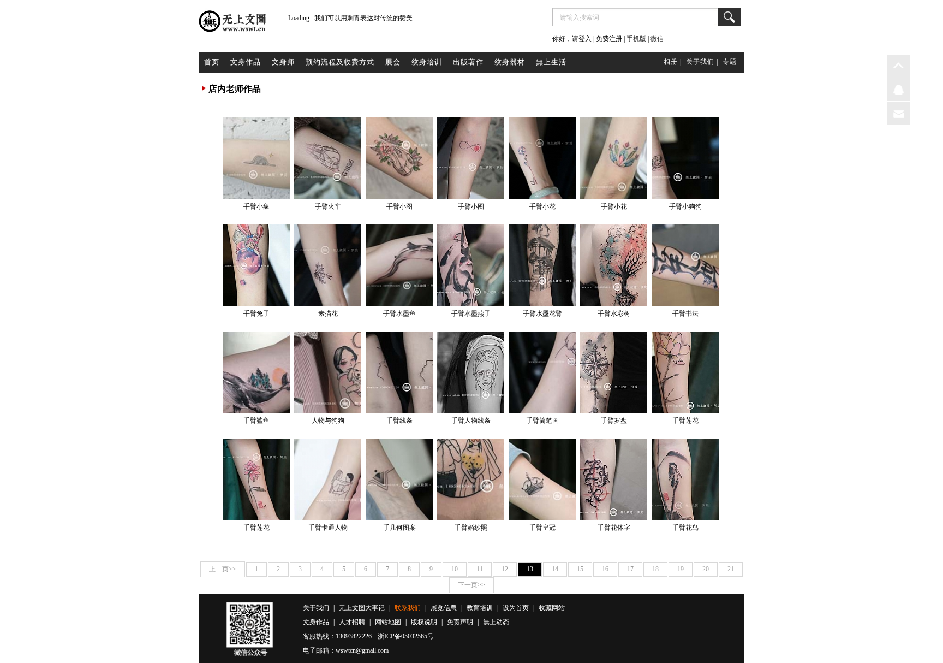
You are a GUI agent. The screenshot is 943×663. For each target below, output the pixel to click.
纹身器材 (509, 62)
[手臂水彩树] (613, 265)
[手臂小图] (399, 158)
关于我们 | (702, 62)
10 (454, 569)
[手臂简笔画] (542, 372)
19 (680, 569)
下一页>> (471, 585)
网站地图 (388, 622)
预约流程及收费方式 (340, 62)
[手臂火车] (327, 158)
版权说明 (424, 622)
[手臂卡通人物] (327, 479)
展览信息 (444, 608)
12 (505, 569)
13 (530, 569)
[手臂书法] (685, 265)
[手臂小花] (542, 158)
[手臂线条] (399, 372)
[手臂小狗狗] (685, 158)
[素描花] (327, 265)
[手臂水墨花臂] (542, 265)
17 (630, 569)
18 (655, 569)
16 (605, 569)
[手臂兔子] (256, 265)
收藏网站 (552, 608)
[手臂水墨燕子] (470, 265)
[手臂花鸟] (685, 479)
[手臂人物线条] (470, 372)
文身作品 (245, 62)
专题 (730, 62)
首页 (211, 62)
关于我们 (316, 608)
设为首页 (516, 608)
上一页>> (222, 569)
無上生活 (551, 62)
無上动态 (496, 622)
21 (730, 569)
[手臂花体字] (613, 479)
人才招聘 (352, 622)
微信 (657, 39)
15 (580, 569)
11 (479, 569)
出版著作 (468, 62)
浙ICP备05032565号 (406, 636)
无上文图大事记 (362, 608)
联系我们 (408, 608)
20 (705, 569)
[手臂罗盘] (613, 372)
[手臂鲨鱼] (256, 372)
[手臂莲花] (685, 372)
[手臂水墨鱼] (399, 265)
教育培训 (480, 608)
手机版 (636, 39)
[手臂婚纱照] (470, 479)
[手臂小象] (256, 158)
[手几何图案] (399, 479)
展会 (393, 62)
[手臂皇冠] (542, 479)
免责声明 (460, 622)
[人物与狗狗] (327, 372)
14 (555, 569)
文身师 (283, 62)
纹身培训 (426, 62)
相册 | (673, 62)
